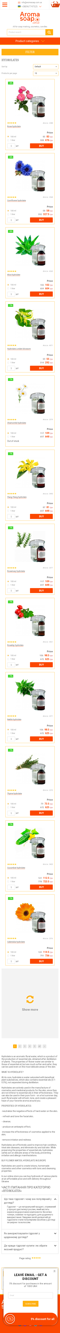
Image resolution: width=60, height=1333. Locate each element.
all (39, 1046)
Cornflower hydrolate (16, 200)
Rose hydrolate (14, 126)
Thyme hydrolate (14, 793)
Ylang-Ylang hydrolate (16, 497)
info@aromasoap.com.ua (32, 3)
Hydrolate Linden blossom (19, 349)
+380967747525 (30, 6)
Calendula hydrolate (16, 942)
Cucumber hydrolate (16, 868)
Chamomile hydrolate (16, 423)
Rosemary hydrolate (16, 571)
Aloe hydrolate (13, 275)
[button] (45, 66)
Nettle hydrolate (14, 719)
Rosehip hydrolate (15, 645)
